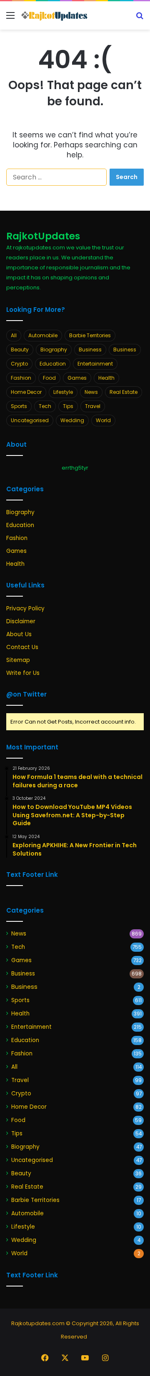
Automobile (43, 335)
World (103, 420)
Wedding (72, 420)
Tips (68, 406)
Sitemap (18, 660)
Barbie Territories (90, 335)
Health (106, 377)
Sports (19, 406)
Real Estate (124, 392)
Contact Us (22, 647)
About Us (19, 634)
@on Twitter (26, 694)
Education (53, 363)
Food (49, 377)
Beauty (20, 349)
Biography (53, 349)
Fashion (21, 377)
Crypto (19, 363)
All (14, 335)
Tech (45, 406)
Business (90, 349)
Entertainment (95, 363)
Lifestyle (63, 392)
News (91, 392)
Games (77, 377)
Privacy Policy (25, 608)
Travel (92, 406)
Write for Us (23, 673)
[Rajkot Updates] (54, 15)
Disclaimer (20, 621)
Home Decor (26, 392)
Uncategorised (30, 420)
